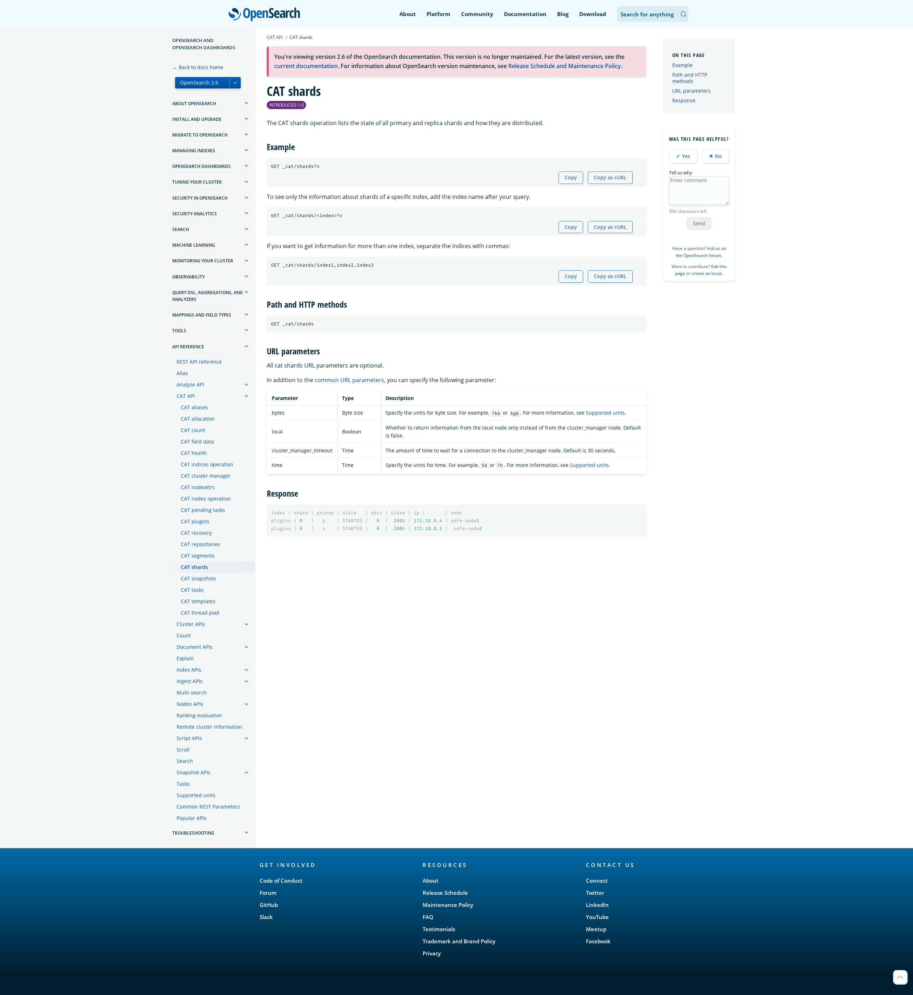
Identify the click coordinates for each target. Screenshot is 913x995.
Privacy (432, 953)
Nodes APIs (190, 704)
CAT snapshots (198, 578)
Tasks (183, 783)
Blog (562, 13)
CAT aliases (194, 407)
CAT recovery (196, 532)
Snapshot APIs (193, 772)
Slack (266, 916)
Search (185, 761)
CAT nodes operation (206, 498)
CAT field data (197, 441)
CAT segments (198, 555)
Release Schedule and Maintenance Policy (564, 66)
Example (682, 65)
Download (592, 13)
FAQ (428, 916)
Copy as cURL (610, 177)
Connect (597, 880)
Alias (182, 373)
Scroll (183, 749)
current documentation (306, 66)
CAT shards (194, 567)
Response (683, 100)
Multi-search (192, 692)
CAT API (186, 396)
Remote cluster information (209, 726)
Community (477, 13)
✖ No (715, 156)
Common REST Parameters (208, 806)
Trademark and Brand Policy (459, 941)
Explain (185, 658)
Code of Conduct (281, 880)
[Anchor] (299, 146)
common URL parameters (349, 380)
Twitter (595, 892)
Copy (571, 177)
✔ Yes (683, 156)
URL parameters (691, 90)
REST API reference (199, 361)
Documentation (525, 13)
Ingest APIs (190, 681)
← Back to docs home (197, 67)
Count (184, 635)
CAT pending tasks (203, 510)
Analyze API (190, 384)
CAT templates (198, 601)
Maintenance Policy (448, 904)
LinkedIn (597, 904)
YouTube (597, 916)
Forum (268, 892)
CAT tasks (192, 589)
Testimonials (439, 929)
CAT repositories (200, 544)
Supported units (196, 795)
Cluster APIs (191, 624)
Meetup (596, 929)
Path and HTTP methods (689, 77)
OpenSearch (266, 14)
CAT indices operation (207, 464)
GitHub (269, 904)
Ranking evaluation (199, 715)
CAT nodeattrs (198, 487)
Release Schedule (445, 892)
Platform (438, 13)
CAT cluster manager (206, 475)
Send (699, 223)
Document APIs (195, 646)
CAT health (194, 453)
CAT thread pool (200, 612)
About (407, 13)
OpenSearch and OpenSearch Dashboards (203, 44)
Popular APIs (191, 818)
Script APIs (189, 738)
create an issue (707, 273)
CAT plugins (195, 521)
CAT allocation (198, 418)
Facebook (598, 941)
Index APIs (189, 669)
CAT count (193, 430)
